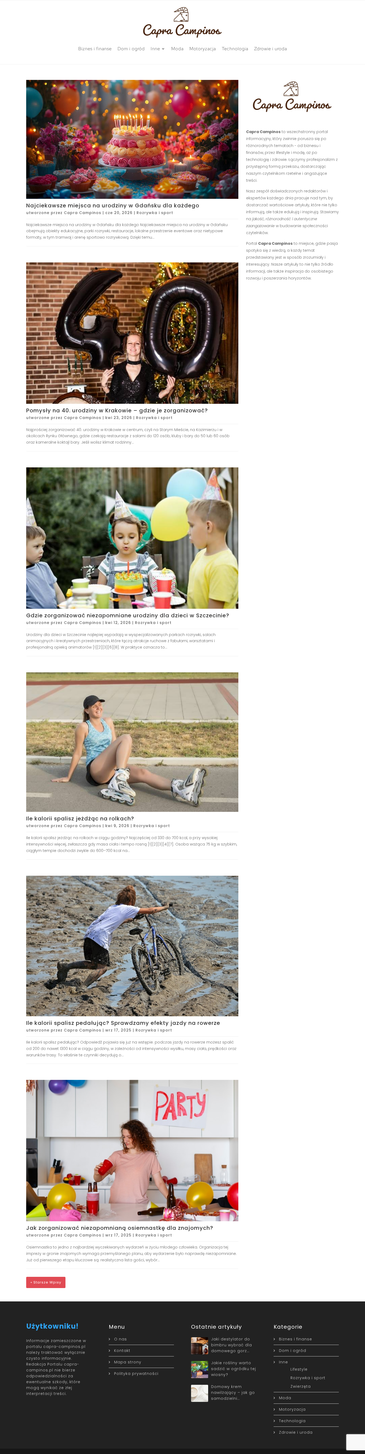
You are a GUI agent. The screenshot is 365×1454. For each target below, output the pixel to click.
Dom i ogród (131, 49)
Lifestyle (299, 1369)
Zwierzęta (300, 1386)
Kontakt (122, 1350)
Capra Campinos (82, 212)
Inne (155, 49)
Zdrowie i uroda (270, 49)
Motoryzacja (202, 49)
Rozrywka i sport (155, 212)
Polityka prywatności (136, 1373)
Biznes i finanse (95, 49)
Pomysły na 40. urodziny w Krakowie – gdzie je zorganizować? (117, 410)
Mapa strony (127, 1362)
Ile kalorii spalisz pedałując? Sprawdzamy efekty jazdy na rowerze (123, 1023)
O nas (120, 1339)
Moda (177, 49)
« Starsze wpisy (45, 1282)
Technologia (235, 49)
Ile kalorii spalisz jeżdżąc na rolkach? (80, 818)
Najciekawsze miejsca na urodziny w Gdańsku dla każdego (112, 205)
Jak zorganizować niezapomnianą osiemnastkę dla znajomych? (119, 1228)
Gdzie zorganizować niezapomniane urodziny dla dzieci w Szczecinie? (127, 615)
